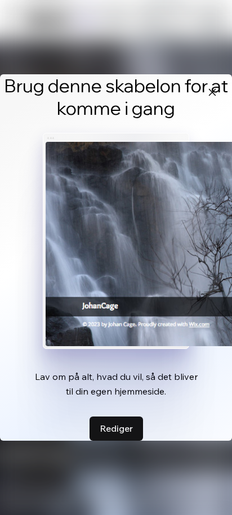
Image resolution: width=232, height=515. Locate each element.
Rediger (116, 428)
